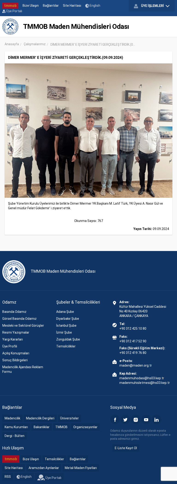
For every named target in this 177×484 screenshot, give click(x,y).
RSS (8, 476)
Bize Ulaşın (31, 5)
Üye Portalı (14, 11)
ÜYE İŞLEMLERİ (152, 6)
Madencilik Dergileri (40, 418)
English (94, 5)
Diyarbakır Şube (67, 318)
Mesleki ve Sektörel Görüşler (23, 325)
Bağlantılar (51, 5)
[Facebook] (115, 419)
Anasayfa (12, 44)
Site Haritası (72, 5)
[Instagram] (136, 419)
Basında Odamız (14, 312)
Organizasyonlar (85, 427)
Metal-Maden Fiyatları (81, 468)
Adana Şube (65, 312)
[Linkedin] (156, 419)
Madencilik (12, 418)
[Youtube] (146, 419)
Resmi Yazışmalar (15, 332)
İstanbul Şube (66, 325)
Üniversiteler (69, 418)
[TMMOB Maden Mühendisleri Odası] (10, 26)
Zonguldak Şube (68, 339)
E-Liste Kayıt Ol (126, 448)
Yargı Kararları (12, 339)
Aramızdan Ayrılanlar (44, 468)
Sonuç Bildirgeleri (15, 360)
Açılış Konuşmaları (15, 353)
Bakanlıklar (42, 427)
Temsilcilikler (66, 346)
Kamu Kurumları (16, 427)
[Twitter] (125, 419)
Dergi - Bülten (14, 436)
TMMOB (61, 427)
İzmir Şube (64, 332)
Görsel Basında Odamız (19, 318)
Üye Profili (9, 346)
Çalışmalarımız (35, 44)
